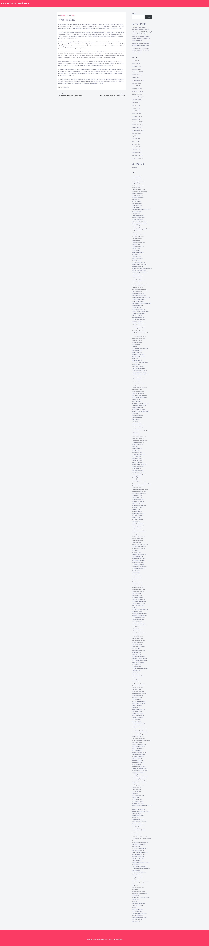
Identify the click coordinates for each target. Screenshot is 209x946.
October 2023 (136, 127)
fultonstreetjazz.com (138, 276)
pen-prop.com (135, 727)
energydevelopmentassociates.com (141, 303)
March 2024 (135, 113)
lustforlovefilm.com (137, 519)
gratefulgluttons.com (138, 458)
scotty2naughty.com (137, 540)
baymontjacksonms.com (138, 603)
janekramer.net (136, 570)
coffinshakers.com (137, 552)
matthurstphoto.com (138, 858)
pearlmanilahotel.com (138, 246)
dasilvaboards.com (137, 495)
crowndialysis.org (136, 401)
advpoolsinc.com (136, 654)
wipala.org (134, 446)
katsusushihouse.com (137, 527)
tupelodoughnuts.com (138, 366)
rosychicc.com (135, 450)
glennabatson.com (137, 497)
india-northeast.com (137, 315)
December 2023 (136, 122)
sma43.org (135, 774)
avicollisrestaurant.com (138, 646)
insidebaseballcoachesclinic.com (140, 862)
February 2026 (136, 66)
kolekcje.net (135, 421)
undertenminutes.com (138, 197)
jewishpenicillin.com (137, 407)
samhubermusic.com (137, 919)
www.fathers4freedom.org (139, 731)
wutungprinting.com (137, 597)
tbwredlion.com (136, 846)
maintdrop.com (136, 248)
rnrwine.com (135, 889)
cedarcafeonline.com (137, 193)
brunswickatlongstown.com (139, 566)
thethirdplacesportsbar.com (139, 821)
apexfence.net (136, 921)
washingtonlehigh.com (138, 786)
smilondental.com (137, 382)
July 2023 (134, 136)
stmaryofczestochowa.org (139, 554)
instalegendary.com (137, 227)
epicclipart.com (136, 244)
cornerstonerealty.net (138, 803)
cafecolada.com (136, 468)
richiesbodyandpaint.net (138, 182)
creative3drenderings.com (139, 701)
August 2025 (135, 83)
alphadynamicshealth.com (139, 872)
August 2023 (135, 133)
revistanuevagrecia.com (138, 537)
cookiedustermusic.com (138, 623)
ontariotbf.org (136, 225)
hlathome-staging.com (138, 393)
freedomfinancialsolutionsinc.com (141, 740)
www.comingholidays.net (138, 474)
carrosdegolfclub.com (138, 301)
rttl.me (134, 907)
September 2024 (136, 97)
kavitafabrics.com (136, 627)
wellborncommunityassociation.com (142, 268)
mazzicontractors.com (138, 819)
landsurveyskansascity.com (139, 752)
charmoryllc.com (136, 478)
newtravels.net (136, 213)
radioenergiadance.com (138, 258)
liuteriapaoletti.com (137, 611)
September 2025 (136, 80)
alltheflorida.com (136, 860)
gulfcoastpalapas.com (138, 691)
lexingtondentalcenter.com (139, 397)
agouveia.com (135, 895)
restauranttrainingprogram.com (140, 403)
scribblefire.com (136, 433)
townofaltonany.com (138, 605)
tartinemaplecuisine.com (138, 568)
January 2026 (135, 69)
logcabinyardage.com (137, 705)
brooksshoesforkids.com (138, 684)
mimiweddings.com (137, 911)
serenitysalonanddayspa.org (139, 191)
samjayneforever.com (138, 856)
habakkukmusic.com (137, 717)
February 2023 (136, 149)
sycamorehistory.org (137, 801)
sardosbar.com (136, 344)
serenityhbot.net (136, 721)
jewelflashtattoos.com (138, 237)
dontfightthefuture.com (138, 319)
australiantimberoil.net (138, 293)
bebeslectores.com (137, 291)
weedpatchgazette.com (138, 356)
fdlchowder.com (136, 764)
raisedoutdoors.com (137, 329)
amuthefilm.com (136, 517)
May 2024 (134, 108)
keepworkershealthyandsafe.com (141, 229)
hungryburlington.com (138, 564)
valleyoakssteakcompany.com (140, 660)
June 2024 (134, 105)
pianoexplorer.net (136, 813)
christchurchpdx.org (137, 511)
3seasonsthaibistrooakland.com (140, 431)
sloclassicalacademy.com (139, 493)
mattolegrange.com (137, 584)
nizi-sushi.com (135, 572)
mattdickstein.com (137, 711)
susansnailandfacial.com (138, 725)
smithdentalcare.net (137, 915)
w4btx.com (135, 376)
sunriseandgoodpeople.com (139, 613)
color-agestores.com (137, 444)
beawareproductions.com (139, 546)
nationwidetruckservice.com (15, 3)
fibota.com (135, 833)
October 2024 (136, 94)
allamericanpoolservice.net (139, 405)
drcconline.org (135, 648)
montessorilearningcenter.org (140, 852)
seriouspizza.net (136, 674)
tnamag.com (135, 682)
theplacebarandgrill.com (138, 650)
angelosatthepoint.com (138, 656)
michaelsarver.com (137, 389)
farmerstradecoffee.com (138, 703)
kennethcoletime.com (138, 562)
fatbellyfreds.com (137, 827)
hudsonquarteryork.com (138, 831)
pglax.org (134, 607)
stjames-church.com (137, 538)
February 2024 (136, 116)
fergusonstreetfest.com (138, 854)
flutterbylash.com (137, 874)
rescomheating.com (137, 909)
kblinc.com (135, 358)
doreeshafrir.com (136, 542)
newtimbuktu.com (137, 203)
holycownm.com (136, 631)
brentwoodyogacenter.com (139, 778)
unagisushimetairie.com (138, 235)
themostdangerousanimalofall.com (141, 484)
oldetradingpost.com (137, 287)
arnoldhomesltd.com (137, 321)
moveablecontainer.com (138, 280)
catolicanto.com (136, 423)
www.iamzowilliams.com (138, 809)
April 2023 (135, 144)
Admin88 (73, 15)
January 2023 (135, 152)
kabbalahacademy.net (138, 380)
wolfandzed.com (136, 791)
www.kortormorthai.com (138, 746)
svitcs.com (135, 672)
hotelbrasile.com (136, 274)
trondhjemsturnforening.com (140, 842)
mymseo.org (135, 899)
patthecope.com (136, 670)
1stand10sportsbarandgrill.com (140, 374)
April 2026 (135, 61)
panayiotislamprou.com (138, 262)
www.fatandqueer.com (138, 748)
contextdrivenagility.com (138, 548)
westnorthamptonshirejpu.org (140, 272)
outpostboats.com (137, 452)
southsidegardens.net (138, 815)
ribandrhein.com (136, 419)
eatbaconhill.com (136, 207)
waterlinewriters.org (137, 695)
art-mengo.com (136, 574)
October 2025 (136, 77)
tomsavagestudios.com (138, 409)
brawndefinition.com (137, 503)
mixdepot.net (135, 797)
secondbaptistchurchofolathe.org (141, 897)
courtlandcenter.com (137, 642)
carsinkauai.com (136, 864)
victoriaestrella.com (137, 638)
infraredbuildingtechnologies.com (141, 297)
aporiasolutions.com (137, 687)
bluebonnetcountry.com (138, 242)
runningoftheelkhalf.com (138, 735)
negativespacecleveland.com (140, 609)
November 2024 (136, 91)
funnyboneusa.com (137, 621)
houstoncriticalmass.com (139, 482)
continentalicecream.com (139, 505)
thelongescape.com (137, 582)
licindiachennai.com (137, 184)
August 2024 (135, 99)
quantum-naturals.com (138, 850)
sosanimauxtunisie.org (138, 252)
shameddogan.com (137, 697)
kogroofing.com (136, 254)
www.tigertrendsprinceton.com (140, 729)
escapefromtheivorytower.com (140, 311)
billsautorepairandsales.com (139, 848)
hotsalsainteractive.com (138, 189)
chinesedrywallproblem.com (139, 615)
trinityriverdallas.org (137, 427)
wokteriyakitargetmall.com (139, 395)
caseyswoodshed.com (138, 662)
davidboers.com (136, 707)
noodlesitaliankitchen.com (139, 231)
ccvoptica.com (136, 784)
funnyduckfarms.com (137, 878)
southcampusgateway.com (139, 264)
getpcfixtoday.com (137, 238)
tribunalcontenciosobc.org (139, 491)
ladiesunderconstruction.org (139, 289)
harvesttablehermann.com (139, 299)
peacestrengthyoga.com (138, 738)
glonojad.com (135, 535)
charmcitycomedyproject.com (140, 544)
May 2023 (134, 141)
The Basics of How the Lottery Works (112, 95)
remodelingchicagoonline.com (140, 776)
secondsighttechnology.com (139, 387)
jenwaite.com (135, 880)
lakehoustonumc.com (138, 715)
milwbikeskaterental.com (139, 601)
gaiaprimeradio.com (137, 576)
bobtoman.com (136, 250)
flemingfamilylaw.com (138, 887)
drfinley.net (135, 886)
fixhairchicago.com (137, 664)
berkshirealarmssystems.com (140, 348)
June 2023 (134, 138)
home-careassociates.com (139, 437)
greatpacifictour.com (137, 637)
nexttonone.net (136, 719)
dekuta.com (135, 793)
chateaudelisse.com (137, 266)
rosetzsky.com (136, 533)
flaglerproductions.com (138, 501)
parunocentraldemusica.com (139, 837)
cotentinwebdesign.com (138, 286)
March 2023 (135, 147)
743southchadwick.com (138, 313)
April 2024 (135, 111)
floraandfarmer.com (137, 305)
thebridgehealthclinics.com (139, 693)
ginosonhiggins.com (137, 595)
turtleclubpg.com (136, 635)
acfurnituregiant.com (137, 195)
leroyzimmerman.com (138, 884)
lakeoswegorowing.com (138, 891)
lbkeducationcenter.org (138, 425)
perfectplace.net (136, 429)
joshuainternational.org (138, 723)
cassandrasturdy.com (137, 462)
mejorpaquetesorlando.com (139, 372)
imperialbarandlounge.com (139, 327)
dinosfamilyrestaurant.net (139, 295)
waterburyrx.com (136, 652)
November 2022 (136, 158)
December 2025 (136, 72)
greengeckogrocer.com (138, 391)
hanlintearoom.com (137, 876)
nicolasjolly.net (136, 521)
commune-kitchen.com (138, 515)
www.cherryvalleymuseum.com (140, 284)
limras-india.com (136, 178)
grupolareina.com (136, 282)
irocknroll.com (136, 335)
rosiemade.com (136, 364)
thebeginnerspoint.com (138, 472)
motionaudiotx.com (137, 905)
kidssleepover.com (137, 211)
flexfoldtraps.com (137, 742)
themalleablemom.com (138, 560)
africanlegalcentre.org (138, 525)
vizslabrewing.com (137, 350)
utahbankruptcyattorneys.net (140, 333)
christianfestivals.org (137, 587)
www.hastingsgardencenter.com (140, 811)
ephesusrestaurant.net (138, 823)
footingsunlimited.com (138, 756)
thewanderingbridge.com (138, 558)
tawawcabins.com (137, 340)
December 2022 (136, 155)
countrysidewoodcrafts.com (139, 221)
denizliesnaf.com (136, 666)
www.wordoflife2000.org (139, 337)
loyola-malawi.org (137, 448)
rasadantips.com (136, 201)
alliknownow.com (136, 487)
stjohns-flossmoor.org (138, 619)
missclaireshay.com (137, 176)
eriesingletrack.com (137, 360)
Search (134, 13)
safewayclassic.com (137, 219)
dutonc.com (135, 580)
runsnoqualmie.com (137, 758)
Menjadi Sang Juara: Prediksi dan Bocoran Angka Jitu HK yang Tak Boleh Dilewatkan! (140, 50)
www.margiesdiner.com (138, 762)
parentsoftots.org (137, 699)
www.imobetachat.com (138, 709)
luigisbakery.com (136, 787)
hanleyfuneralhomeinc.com (139, 370)
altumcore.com (136, 678)
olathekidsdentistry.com (138, 368)
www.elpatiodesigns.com (138, 829)
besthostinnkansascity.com (139, 913)
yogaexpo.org (135, 435)
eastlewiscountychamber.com (140, 489)
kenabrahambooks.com (138, 513)
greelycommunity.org (137, 529)
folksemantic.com (137, 342)
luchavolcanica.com (137, 629)
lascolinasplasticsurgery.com (139, 770)
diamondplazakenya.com (138, 844)
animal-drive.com (136, 680)
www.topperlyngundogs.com (139, 733)
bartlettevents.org (137, 278)
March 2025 (135, 86)
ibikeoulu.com (135, 550)
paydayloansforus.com (138, 215)
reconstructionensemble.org (139, 625)
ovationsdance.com (137, 417)
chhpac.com (135, 901)
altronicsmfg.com (137, 205)
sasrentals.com (136, 386)
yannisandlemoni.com (138, 354)
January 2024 (135, 119)
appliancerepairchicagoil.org (139, 223)
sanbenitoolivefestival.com (139, 464)
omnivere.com (136, 199)
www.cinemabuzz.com (138, 795)
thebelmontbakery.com (138, 217)
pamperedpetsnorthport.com (140, 362)
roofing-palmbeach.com (138, 317)
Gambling (66, 87)
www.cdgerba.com (137, 835)
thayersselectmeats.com (138, 686)
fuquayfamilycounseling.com (140, 893)
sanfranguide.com (136, 476)
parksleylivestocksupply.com (139, 440)
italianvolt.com (136, 346)
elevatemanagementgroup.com (140, 882)
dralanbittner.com (137, 352)
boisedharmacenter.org (138, 442)
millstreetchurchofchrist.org (139, 866)
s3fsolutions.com (136, 307)
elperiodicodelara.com (138, 180)
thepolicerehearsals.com (138, 486)
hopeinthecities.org (137, 456)
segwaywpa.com (136, 689)
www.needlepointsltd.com (139, 766)
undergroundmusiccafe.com (139, 917)
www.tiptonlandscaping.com (139, 780)
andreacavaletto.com (138, 438)
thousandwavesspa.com (138, 640)
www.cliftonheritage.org (138, 772)
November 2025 (136, 74)
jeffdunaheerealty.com (138, 737)
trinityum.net (135, 817)
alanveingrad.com (136, 593)
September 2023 (136, 130)
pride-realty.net (136, 870)
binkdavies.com (136, 509)
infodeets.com (136, 187)
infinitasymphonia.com (138, 523)
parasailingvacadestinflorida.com (141, 868)
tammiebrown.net (137, 578)
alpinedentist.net (136, 256)
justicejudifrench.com (137, 556)
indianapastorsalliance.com (139, 658)
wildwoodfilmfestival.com (139, 270)
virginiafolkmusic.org (137, 415)
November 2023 (136, 124)
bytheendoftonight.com (138, 454)
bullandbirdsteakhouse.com (139, 768)
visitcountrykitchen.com (138, 589)
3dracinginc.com (136, 480)
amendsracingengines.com (139, 744)
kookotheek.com (136, 260)
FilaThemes (119, 939)
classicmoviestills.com (138, 466)
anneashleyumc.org (137, 750)
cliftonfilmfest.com (137, 325)
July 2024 (134, 102)
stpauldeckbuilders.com (138, 754)
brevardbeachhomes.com (138, 309)
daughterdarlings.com (138, 186)
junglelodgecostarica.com (139, 586)
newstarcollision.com (138, 384)
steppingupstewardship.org (139, 782)
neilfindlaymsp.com (137, 644)
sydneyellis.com (136, 399)
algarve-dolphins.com (138, 591)
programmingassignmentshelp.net (141, 209)
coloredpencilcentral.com (139, 323)
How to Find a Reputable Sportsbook (70, 95)
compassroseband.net (138, 676)
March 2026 (135, 63)
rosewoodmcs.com (137, 799)
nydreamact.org (136, 233)
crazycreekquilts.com (137, 507)
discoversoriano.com (137, 470)
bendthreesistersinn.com (138, 617)
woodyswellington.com (138, 825)
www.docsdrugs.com (137, 760)
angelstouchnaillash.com (138, 378)
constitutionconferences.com (140, 668)
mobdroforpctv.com (137, 460)
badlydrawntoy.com (137, 713)
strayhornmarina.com (137, 499)
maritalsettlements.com (138, 599)
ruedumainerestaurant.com (139, 531)
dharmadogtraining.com (138, 903)
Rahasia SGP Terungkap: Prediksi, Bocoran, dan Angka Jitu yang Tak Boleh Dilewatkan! (141, 38)
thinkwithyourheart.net (138, 331)
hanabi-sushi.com (136, 789)
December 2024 (136, 88)
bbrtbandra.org (136, 240)
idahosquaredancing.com (138, 338)
